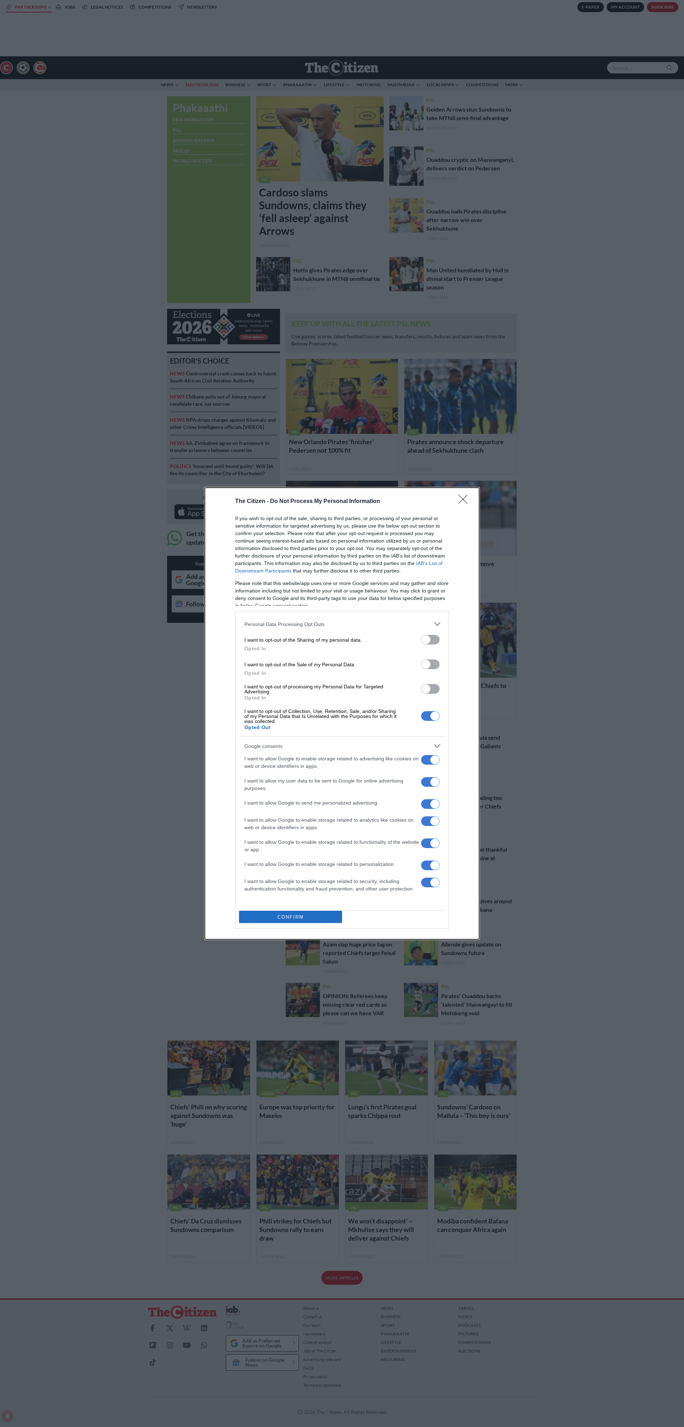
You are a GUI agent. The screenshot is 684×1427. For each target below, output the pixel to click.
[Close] (465, 501)
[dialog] (342, 713)
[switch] (430, 640)
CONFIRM (291, 917)
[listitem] (342, 624)
